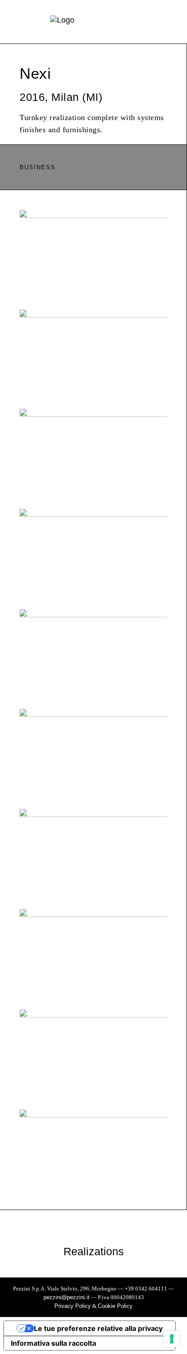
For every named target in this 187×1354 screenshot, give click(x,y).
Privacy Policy (72, 1306)
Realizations (93, 1251)
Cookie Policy (115, 1306)
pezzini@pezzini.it (66, 1297)
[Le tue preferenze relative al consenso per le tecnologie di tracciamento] (172, 1339)
